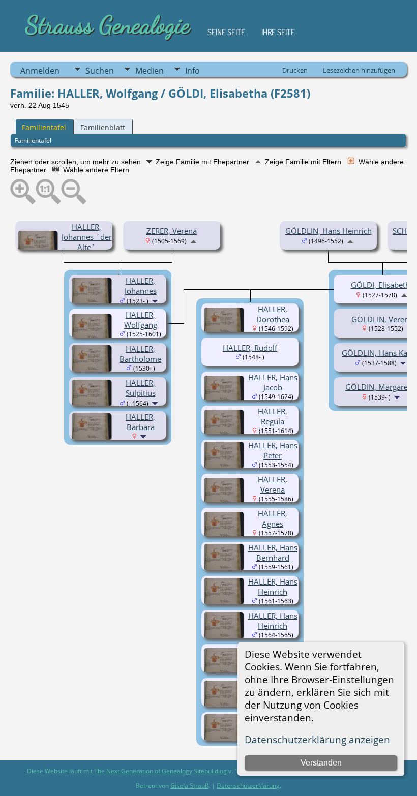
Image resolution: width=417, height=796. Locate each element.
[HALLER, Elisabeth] (225, 737)
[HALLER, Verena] (225, 501)
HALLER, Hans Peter (272, 450)
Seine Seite (226, 32)
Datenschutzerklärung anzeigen (317, 739)
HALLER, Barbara (140, 422)
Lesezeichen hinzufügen (359, 70)
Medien (149, 70)
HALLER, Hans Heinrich (272, 586)
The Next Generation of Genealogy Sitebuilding (160, 771)
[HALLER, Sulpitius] (93, 403)
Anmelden (39, 70)
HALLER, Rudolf (250, 348)
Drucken (295, 70)
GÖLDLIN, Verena (382, 319)
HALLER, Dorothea (272, 314)
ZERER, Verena (171, 231)
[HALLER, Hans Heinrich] (225, 601)
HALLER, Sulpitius (141, 388)
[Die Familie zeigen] (156, 300)
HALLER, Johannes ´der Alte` (87, 237)
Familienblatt (102, 127)
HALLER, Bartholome (140, 354)
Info (192, 70)
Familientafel (44, 127)
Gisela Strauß (189, 785)
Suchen (99, 70)
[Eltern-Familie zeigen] (193, 240)
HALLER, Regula (272, 416)
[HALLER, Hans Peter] (225, 465)
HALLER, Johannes (141, 285)
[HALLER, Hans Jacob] (225, 399)
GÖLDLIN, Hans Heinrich (328, 231)
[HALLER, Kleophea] (225, 671)
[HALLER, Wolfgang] (93, 337)
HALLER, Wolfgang (140, 320)
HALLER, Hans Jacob (272, 382)
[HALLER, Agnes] (225, 535)
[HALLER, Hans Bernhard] (225, 567)
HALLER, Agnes (272, 518)
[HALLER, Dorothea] (225, 331)
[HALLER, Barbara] (93, 437)
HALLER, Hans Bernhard (272, 552)
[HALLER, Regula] (225, 433)
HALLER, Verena (272, 484)
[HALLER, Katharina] (225, 704)
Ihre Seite (278, 32)
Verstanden (321, 762)
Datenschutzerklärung (248, 785)
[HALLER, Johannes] (93, 301)
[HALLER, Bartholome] (93, 368)
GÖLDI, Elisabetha (382, 285)
